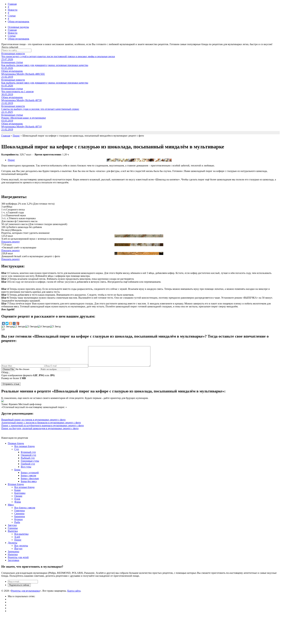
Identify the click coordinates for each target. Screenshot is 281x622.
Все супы (26, 466)
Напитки (13, 554)
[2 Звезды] (19, 326)
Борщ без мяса (29, 481)
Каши (17, 490)
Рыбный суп (28, 458)
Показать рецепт (10, 241)
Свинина (19, 513)
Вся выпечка (21, 534)
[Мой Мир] (14, 323)
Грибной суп (28, 463)
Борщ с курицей (30, 472)
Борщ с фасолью (30, 478)
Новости (12, 9)
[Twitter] (7, 323)
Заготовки (13, 560)
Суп (16, 449)
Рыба (17, 522)
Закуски (12, 525)
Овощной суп (28, 455)
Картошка (19, 493)
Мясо (11, 504)
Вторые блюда (16, 484)
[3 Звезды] (31, 326)
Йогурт (18, 548)
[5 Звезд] (55, 326)
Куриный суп (28, 452)
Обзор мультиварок (18, 21)
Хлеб (17, 536)
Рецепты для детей (18, 557)
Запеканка (13, 551)
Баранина (19, 516)
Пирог (11, 160)
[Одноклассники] (10, 323)
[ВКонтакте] (3, 323)
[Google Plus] (17, 323)
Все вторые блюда (24, 487)
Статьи (12, 15)
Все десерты (21, 545)
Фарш (17, 501)
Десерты (12, 542)
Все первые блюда (24, 446)
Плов (17, 498)
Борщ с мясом (28, 475)
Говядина (19, 510)
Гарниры (13, 528)
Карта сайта (73, 590)
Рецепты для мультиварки (25, 590)
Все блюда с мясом (24, 507)
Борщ (17, 469)
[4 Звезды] (44, 326)
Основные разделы (18, 27)
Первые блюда (16, 443)
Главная (12, 4)
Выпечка (13, 531)
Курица (18, 519)
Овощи (18, 496)
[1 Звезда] (7, 326)
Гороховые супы (30, 460)
